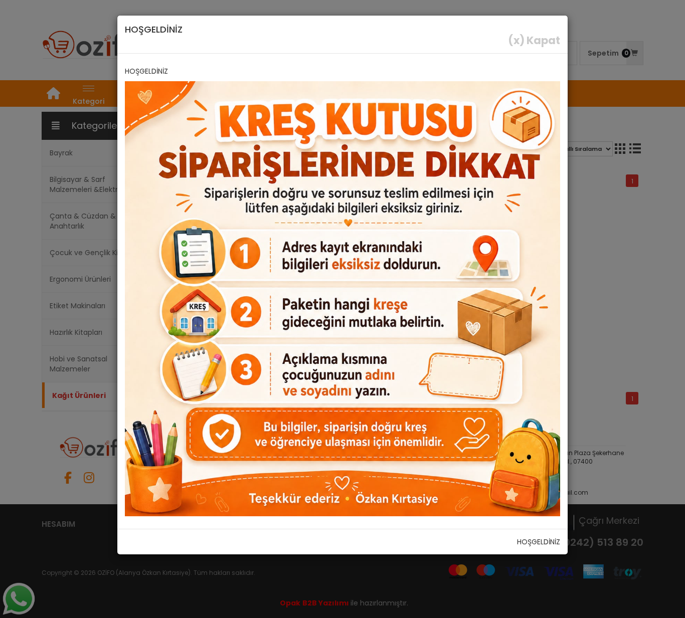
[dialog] (342, 309)
